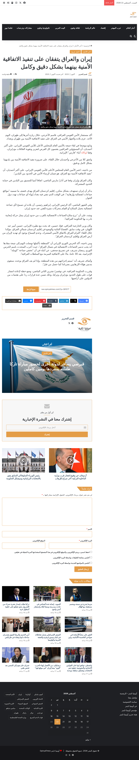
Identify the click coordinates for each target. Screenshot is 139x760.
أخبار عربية (75, 52)
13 (69, 716)
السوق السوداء (23, 704)
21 (63, 722)
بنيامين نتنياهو (10, 708)
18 (82, 722)
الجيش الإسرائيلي (23, 699)
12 (76, 716)
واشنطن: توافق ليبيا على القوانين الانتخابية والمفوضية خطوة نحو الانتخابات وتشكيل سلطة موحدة (79, 668)
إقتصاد (103, 28)
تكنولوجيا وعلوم (43, 28)
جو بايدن (40, 713)
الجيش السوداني (37, 704)
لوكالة (84, 152)
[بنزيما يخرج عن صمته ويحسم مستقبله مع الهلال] (78, 593)
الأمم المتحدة (10, 694)
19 (76, 722)
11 (81, 716)
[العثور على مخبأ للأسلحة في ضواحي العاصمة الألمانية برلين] (78, 624)
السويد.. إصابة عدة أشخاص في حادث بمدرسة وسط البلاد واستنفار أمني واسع (47, 606)
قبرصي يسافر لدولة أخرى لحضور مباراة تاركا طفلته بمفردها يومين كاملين (47, 366)
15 (57, 716)
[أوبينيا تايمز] (133, 15)
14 (63, 716)
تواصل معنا (132, 698)
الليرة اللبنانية (38, 708)
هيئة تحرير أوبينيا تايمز (128, 714)
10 (88, 716)
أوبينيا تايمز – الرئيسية (128, 693)
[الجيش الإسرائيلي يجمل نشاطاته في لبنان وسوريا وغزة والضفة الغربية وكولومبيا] (47, 624)
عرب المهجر (116, 28)
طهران (16, 713)
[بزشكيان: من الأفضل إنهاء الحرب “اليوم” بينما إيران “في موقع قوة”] (47, 655)
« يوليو (88, 740)
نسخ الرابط (31, 289)
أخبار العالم (130, 28)
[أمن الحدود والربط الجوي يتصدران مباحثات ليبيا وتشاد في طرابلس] (15, 624)
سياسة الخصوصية (130, 702)
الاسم (89, 529)
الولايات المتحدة (24, 708)
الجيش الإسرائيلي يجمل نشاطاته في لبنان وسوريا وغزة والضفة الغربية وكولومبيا (48, 637)
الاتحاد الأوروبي (38, 699)
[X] (69, 323)
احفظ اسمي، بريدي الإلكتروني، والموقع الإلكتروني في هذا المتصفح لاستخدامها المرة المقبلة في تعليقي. (52, 552)
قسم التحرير (82, 74)
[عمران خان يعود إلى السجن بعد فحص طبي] (15, 655)
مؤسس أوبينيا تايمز (129, 710)
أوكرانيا (28, 694)
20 (69, 722)
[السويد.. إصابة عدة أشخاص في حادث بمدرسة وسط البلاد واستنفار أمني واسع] (47, 593)
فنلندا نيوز (8, 28)
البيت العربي (60, 28)
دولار (31, 713)
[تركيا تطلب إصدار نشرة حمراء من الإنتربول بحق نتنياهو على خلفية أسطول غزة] (15, 593)
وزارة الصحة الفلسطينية (18, 717)
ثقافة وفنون (75, 28)
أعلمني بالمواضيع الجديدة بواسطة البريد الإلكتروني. (71, 563)
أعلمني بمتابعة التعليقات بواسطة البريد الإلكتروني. (71, 557)
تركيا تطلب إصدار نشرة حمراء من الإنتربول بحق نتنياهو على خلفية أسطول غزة (16, 606)
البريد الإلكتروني (85, 541)
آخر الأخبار (78, 46)
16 (51, 716)
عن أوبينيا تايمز (131, 706)
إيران (20, 694)
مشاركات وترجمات (24, 28)
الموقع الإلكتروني (39, 541)
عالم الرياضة (90, 28)
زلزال (24, 713)
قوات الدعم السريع (36, 717)
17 (88, 722)
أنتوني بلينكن (38, 694)
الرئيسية (87, 46)
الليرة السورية (9, 704)
